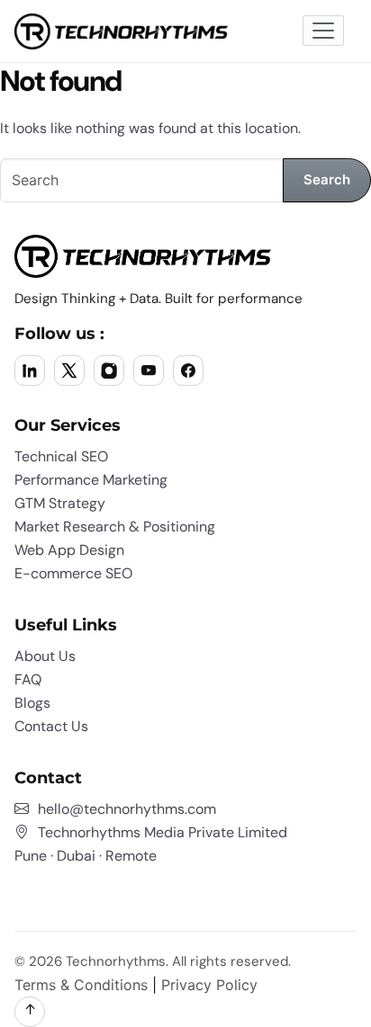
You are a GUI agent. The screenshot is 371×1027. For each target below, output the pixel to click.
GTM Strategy (59, 503)
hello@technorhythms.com (127, 808)
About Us (45, 656)
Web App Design (69, 549)
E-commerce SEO (73, 573)
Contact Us (51, 726)
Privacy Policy (209, 985)
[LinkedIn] (29, 370)
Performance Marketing (90, 479)
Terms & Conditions (81, 985)
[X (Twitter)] (69, 370)
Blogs (32, 702)
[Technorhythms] (121, 31)
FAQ (27, 679)
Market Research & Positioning (114, 526)
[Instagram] (109, 370)
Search (326, 179)
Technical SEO (61, 456)
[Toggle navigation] (323, 30)
